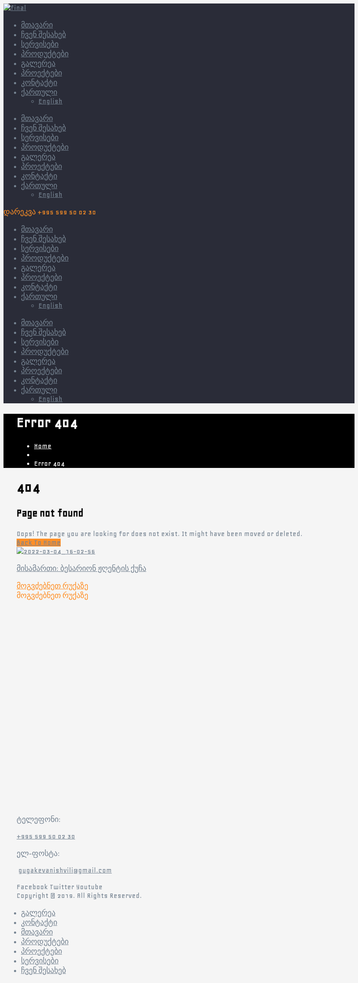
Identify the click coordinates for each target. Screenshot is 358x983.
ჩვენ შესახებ (43, 128)
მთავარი (37, 119)
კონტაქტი (39, 176)
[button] (52, 586)
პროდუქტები (45, 147)
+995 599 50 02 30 (46, 836)
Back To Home (39, 542)
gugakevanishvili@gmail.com (65, 870)
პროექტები (41, 167)
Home (43, 446)
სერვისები (40, 138)
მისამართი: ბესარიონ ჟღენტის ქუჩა (81, 569)
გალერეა (38, 157)
